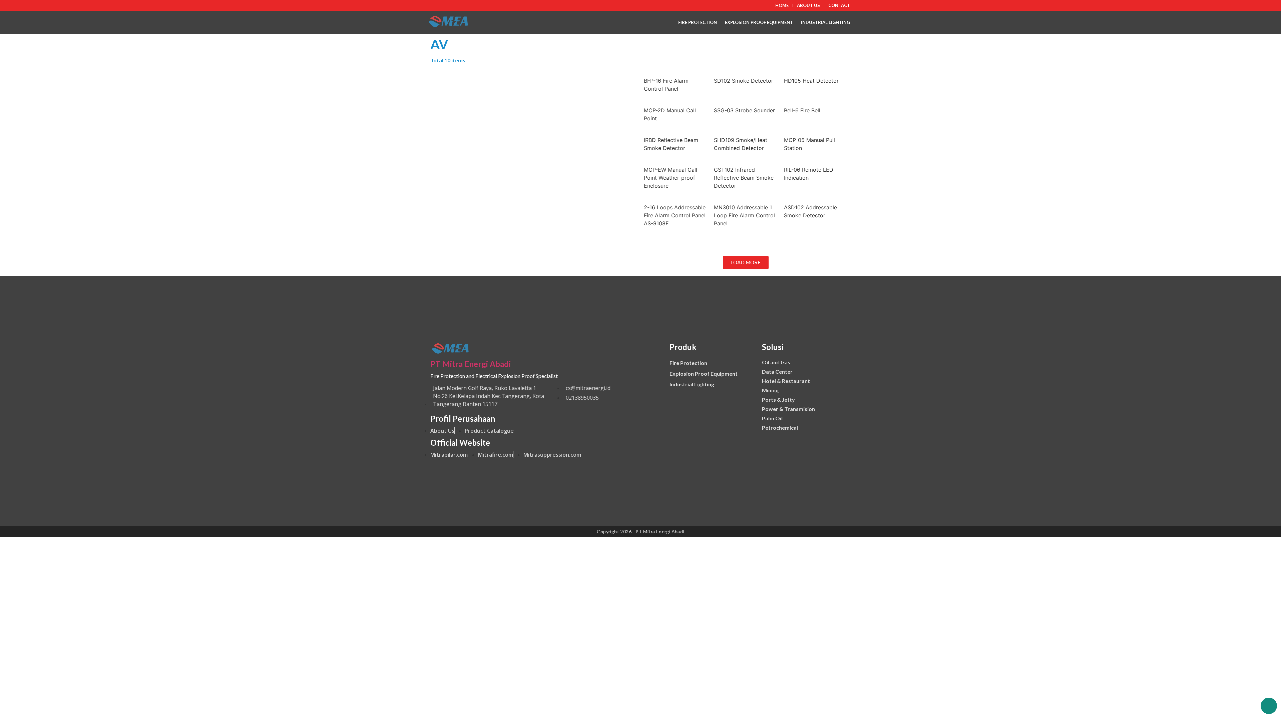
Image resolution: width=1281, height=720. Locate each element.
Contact (839, 5)
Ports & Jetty (778, 399)
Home (782, 5)
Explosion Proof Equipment (759, 22)
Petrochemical (780, 427)
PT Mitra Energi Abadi (470, 364)
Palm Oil (772, 418)
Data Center (777, 371)
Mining (770, 390)
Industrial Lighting (825, 22)
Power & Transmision (788, 409)
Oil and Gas (776, 362)
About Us (808, 5)
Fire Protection (697, 22)
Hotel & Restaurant (786, 381)
